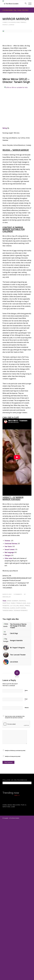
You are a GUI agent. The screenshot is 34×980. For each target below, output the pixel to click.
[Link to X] (19, 820)
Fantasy (5, 24)
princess (6, 608)
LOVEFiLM (11, 24)
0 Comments (18, 594)
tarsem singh (8, 610)
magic (21, 605)
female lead (21, 603)
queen (12, 608)
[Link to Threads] (24, 820)
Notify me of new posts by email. (12, 756)
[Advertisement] (17, 901)
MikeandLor (7, 597)
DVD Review (12, 22)
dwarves (22, 601)
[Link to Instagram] (27, 820)
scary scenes (21, 608)
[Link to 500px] (30, 820)
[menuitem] (24, 3)
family (13, 603)
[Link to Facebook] (22, 820)
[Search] (24, 3)
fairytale (6, 603)
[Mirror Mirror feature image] (17, 35)
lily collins (14, 605)
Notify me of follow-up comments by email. (15, 750)
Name (26, 691)
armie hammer (12, 601)
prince (27, 605)
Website (27, 707)
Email (26, 699)
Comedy (5, 22)
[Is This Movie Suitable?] (14, 3)
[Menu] (28, 3)
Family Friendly (21, 22)
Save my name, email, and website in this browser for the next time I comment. (15, 717)
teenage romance (21, 610)
